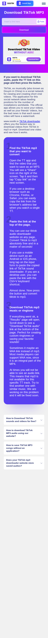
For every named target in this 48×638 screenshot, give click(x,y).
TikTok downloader (29, 121)
